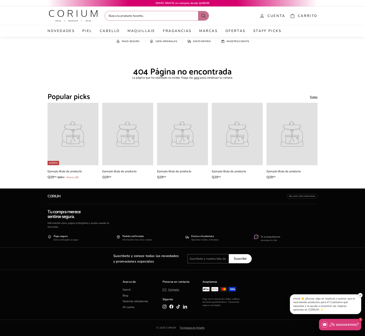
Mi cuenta (128, 307)
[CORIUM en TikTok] (178, 306)
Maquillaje (141, 31)
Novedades (61, 31)
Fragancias (177, 31)
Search (127, 289)
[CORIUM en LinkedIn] (185, 306)
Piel (87, 31)
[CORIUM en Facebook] (171, 306)
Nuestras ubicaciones (135, 301)
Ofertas (235, 31)
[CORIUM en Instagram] (165, 306)
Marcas (208, 31)
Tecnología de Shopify (192, 328)
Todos (313, 97)
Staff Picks (267, 31)
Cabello (110, 31)
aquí (196, 78)
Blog (125, 295)
